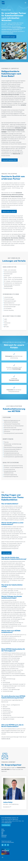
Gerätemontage (11, 130)
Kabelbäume (20, 27)
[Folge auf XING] (8, 845)
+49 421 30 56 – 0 (8, 821)
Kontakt (3, 830)
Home (2, 829)
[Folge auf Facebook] (5, 845)
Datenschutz (4, 835)
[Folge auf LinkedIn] (2, 845)
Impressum (3, 836)
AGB (2, 832)
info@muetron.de (7, 822)
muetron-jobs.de (5, 738)
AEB (2, 833)
